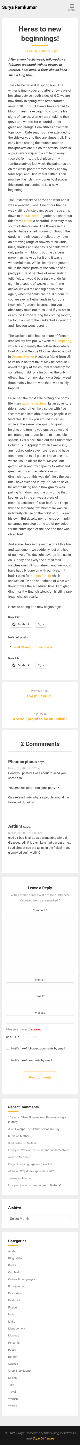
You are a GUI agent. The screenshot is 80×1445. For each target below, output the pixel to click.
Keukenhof (34, 216)
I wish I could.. (40, 696)
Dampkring (63, 341)
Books (12, 1265)
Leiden (27, 221)
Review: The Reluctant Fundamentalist (45, 1150)
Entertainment (17, 1286)
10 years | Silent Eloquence (25, 1117)
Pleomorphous (22, 761)
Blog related (15, 1258)
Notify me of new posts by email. (32, 1060)
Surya (12, 1136)
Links (11, 1321)
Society (12, 1377)
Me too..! (24, 1157)
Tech (11, 1384)
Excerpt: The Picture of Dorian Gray (37, 1129)
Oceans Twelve (23, 357)
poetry (12, 1349)
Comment (40, 910)
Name (40, 979)
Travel (12, 1391)
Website (40, 1013)
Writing (12, 1405)
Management (16, 1328)
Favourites (15, 1293)
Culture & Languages (21, 1279)
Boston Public (41, 576)
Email (40, 996)
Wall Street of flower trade (33, 647)
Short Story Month (20, 1370)
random (13, 1356)
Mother (24, 1136)
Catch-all (13, 1272)
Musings (13, 1335)
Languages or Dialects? (37, 1164)
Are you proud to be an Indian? (40, 719)
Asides (12, 1251)
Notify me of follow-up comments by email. (38, 1048)
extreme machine (34, 403)
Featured (14, 1300)
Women (13, 1398)
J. (9, 1129)
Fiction (12, 1307)
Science (13, 1363)
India (11, 1314)
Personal (13, 1342)
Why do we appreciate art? (37, 1171)
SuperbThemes (43, 1438)
